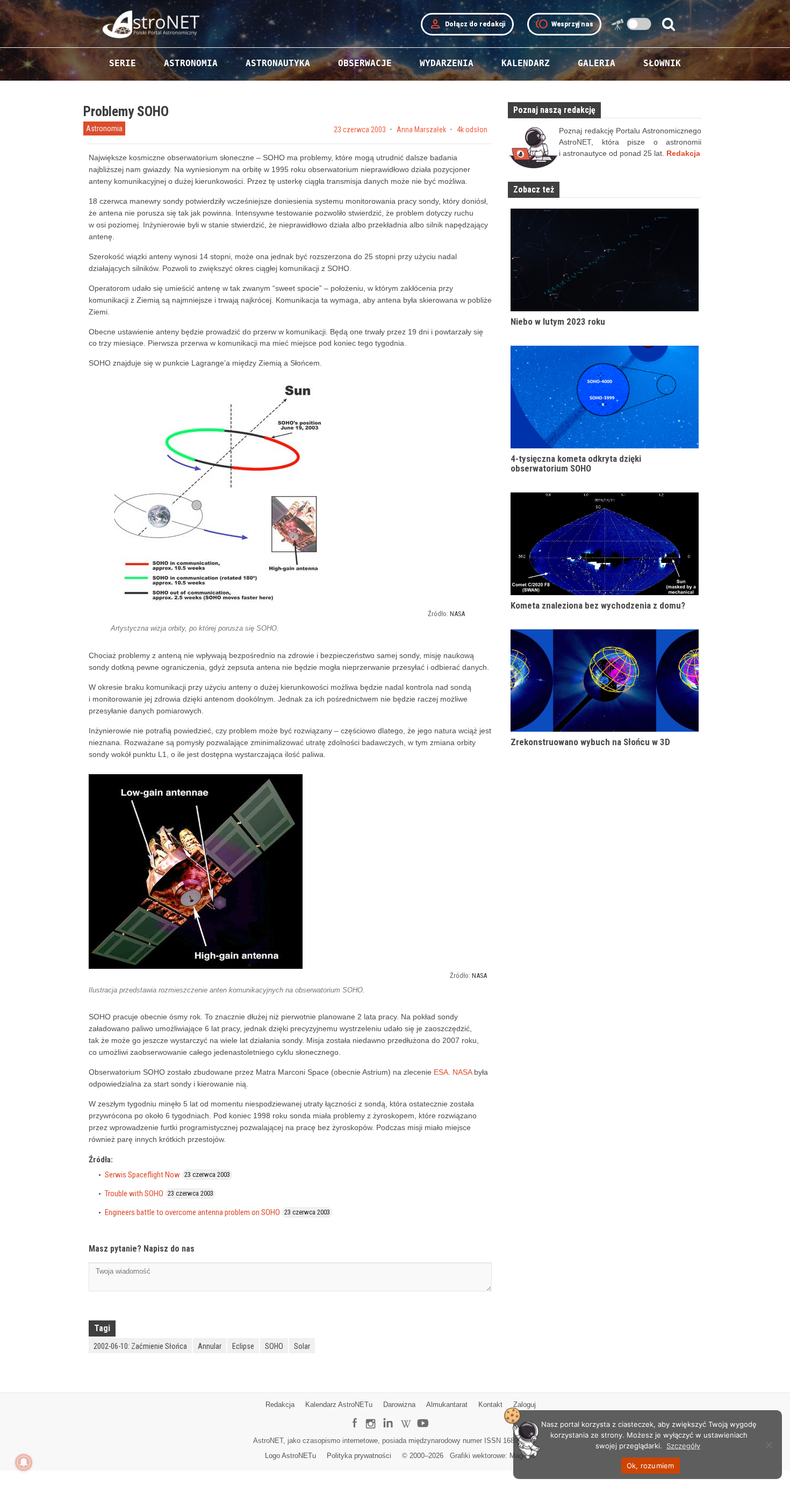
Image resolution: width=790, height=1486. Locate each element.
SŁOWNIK (662, 63)
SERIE (122, 63)
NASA (457, 614)
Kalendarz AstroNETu (338, 1405)
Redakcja (280, 1405)
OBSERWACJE (365, 63)
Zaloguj (524, 1405)
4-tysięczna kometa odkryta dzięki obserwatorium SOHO (576, 463)
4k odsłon (472, 129)
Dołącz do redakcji (467, 24)
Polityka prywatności (359, 1456)
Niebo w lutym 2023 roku (558, 321)
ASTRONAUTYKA (278, 63)
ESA (441, 1072)
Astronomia (104, 128)
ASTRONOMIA (191, 63)
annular (209, 1346)
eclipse (243, 1346)
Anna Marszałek (421, 129)
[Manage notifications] (23, 1462)
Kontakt (490, 1405)
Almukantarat (447, 1405)
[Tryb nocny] (639, 24)
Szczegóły (683, 1445)
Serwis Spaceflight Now (142, 1175)
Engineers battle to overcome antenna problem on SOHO (192, 1212)
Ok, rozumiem (650, 1465)
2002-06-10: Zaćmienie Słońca (140, 1346)
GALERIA (596, 63)
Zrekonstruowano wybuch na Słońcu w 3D (590, 742)
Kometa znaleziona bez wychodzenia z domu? (598, 605)
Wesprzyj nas (564, 24)
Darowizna (399, 1405)
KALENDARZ (525, 63)
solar (302, 1346)
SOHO (274, 1346)
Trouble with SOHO (134, 1193)
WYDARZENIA (446, 63)
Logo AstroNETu (290, 1456)
